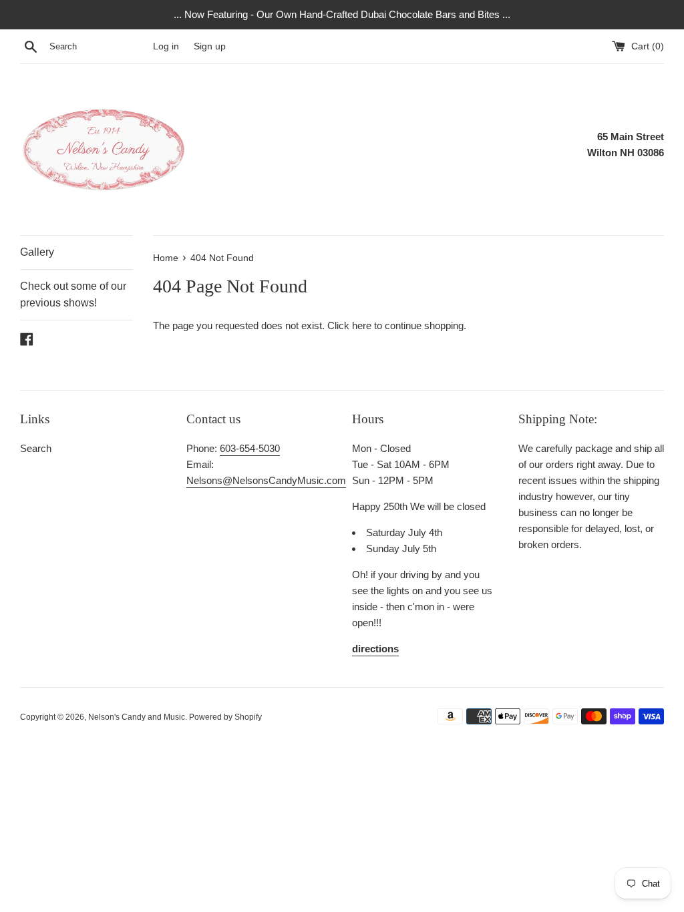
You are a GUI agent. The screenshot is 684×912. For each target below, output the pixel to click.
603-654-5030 (250, 448)
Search (35, 448)
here (361, 325)
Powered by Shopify (225, 717)
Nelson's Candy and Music (136, 717)
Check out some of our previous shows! (73, 294)
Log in (166, 46)
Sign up (210, 46)
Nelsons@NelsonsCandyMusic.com (266, 480)
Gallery (37, 252)
